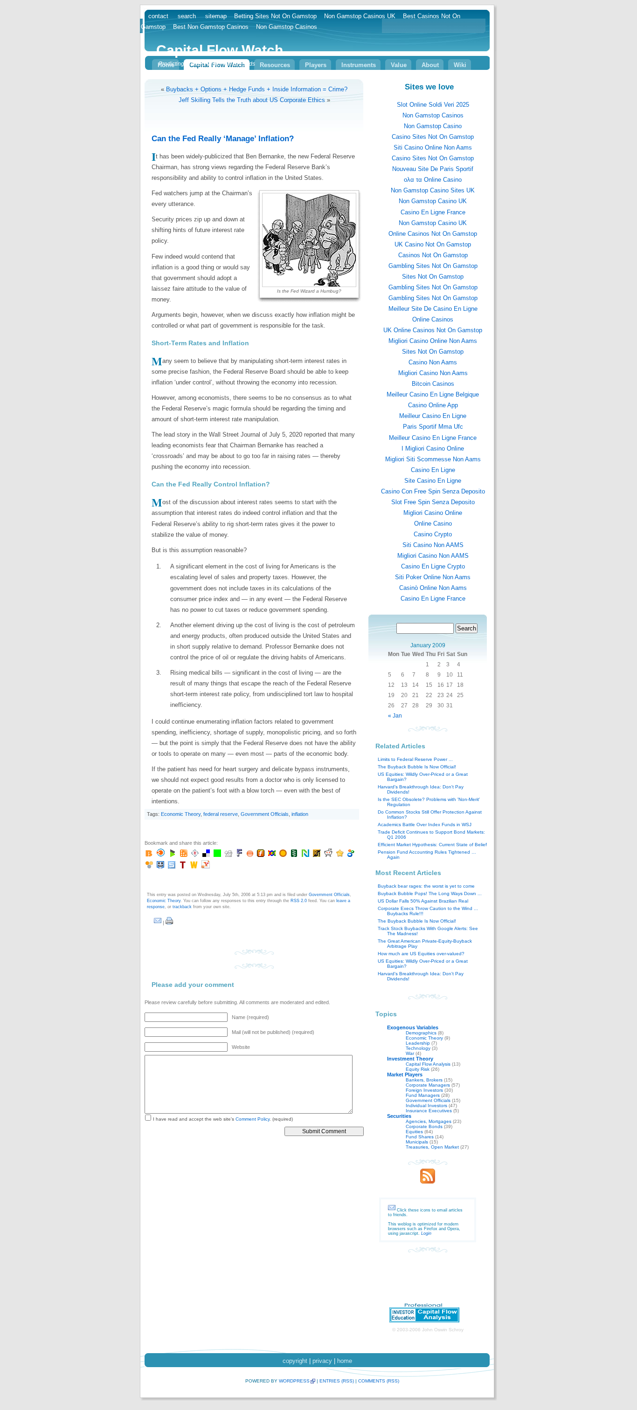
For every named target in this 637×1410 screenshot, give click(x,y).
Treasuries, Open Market (432, 1147)
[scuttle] (340, 854)
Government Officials (265, 814)
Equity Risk (417, 1069)
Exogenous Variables (412, 1027)
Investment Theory (410, 1058)
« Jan (395, 715)
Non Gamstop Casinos (433, 115)
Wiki (460, 65)
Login (426, 1233)
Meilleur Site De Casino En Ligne (433, 308)
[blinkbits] (149, 854)
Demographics (421, 1032)
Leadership (418, 1043)
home (344, 1360)
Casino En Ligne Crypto (433, 566)
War (410, 1053)
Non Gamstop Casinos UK (359, 16)
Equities (414, 1131)
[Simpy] (149, 866)
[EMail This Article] (157, 922)
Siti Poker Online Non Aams (433, 577)
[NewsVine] (294, 854)
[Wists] (194, 866)
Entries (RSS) (336, 1380)
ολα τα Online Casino (433, 179)
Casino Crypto (433, 534)
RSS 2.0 (299, 900)
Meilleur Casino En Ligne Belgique (433, 394)
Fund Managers (423, 1095)
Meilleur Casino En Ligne (432, 415)
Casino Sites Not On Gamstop (433, 136)
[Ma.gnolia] (283, 854)
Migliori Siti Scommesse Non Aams (433, 459)
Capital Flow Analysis (428, 1064)
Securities (399, 1116)
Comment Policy (252, 1119)
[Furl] (260, 854)
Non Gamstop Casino (433, 126)
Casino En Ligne (433, 469)
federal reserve (220, 814)
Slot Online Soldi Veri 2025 (433, 104)
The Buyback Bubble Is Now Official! (417, 766)
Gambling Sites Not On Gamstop (433, 265)
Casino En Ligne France (433, 212)
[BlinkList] (161, 854)
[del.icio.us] (206, 854)
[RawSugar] (316, 854)
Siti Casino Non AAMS (433, 544)
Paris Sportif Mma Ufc (433, 426)
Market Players (404, 1074)
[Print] (169, 922)
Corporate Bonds (424, 1126)
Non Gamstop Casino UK (433, 201)
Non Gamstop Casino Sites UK (433, 190)
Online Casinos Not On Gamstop (432, 233)
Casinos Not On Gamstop (433, 255)
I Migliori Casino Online (433, 448)
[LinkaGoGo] (272, 854)
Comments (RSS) (378, 1380)
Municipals (417, 1141)
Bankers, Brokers (424, 1079)
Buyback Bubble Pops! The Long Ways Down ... (430, 893)
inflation (299, 814)
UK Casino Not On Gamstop (433, 244)
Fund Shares (420, 1136)
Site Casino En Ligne (432, 480)
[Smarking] (160, 866)
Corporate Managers (428, 1085)
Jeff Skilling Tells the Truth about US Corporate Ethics (252, 99)
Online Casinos (432, 319)
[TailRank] (183, 866)
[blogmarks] (172, 854)
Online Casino (433, 523)
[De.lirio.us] (217, 854)
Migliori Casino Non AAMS (433, 555)
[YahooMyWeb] (205, 866)
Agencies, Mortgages (428, 1121)
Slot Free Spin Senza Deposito (433, 502)
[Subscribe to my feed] (427, 1181)
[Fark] (239, 854)
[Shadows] (351, 854)
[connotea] (195, 854)
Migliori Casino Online (432, 512)
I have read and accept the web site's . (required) (222, 1119)
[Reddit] (328, 854)
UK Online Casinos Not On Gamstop (432, 330)
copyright (295, 1360)
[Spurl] (171, 866)
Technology (418, 1048)
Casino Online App (433, 405)
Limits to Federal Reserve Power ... (415, 759)
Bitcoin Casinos (433, 383)
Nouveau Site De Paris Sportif (432, 168)
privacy (322, 1360)
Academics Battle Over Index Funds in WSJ (424, 824)
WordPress (294, 1380)
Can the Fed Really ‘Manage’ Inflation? (223, 138)
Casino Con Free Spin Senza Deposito (433, 491)
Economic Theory (181, 814)
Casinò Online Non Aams (433, 587)
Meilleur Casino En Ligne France (433, 437)
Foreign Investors (424, 1090)
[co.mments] (183, 854)
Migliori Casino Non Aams (433, 373)
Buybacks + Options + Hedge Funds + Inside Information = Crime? (256, 89)
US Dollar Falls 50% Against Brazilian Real (423, 900)
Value (399, 65)
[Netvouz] (305, 854)
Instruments (358, 65)
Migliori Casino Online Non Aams (432, 340)
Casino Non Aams (433, 362)
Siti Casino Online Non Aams (433, 147)
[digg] (228, 854)
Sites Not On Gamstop (433, 276)
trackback (182, 906)
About (430, 65)
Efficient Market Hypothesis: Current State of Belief (432, 844)
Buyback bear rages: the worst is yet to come (426, 886)
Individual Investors (426, 1105)
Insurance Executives (429, 1110)
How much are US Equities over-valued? (421, 953)
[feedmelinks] (250, 854)
